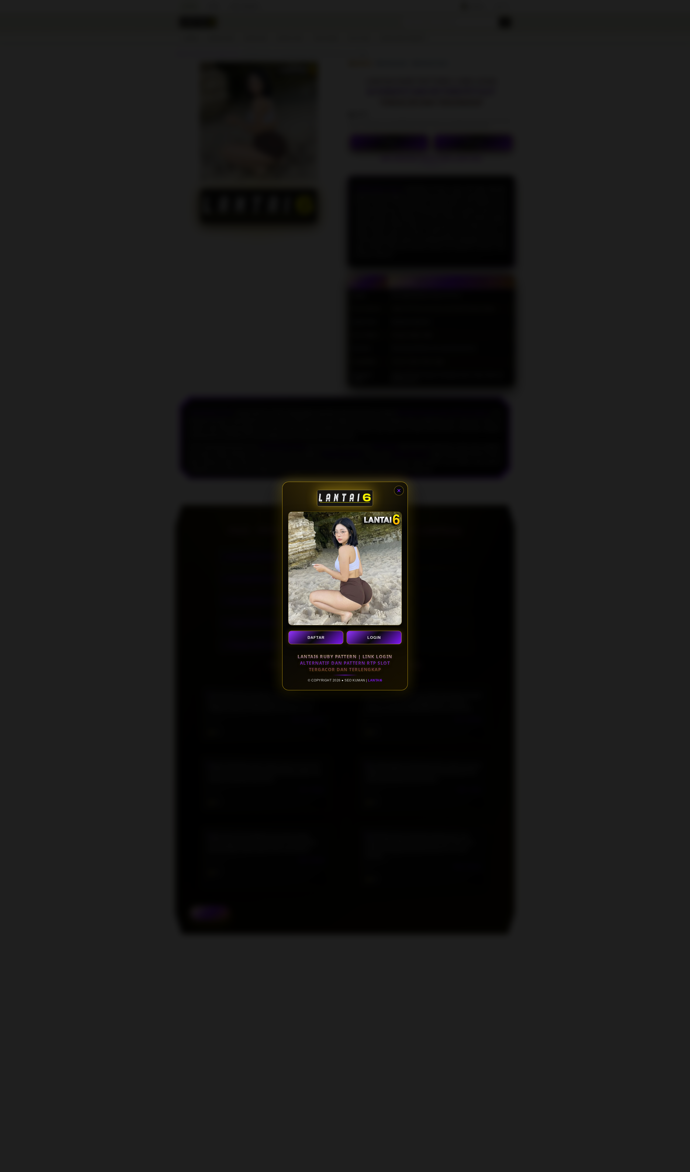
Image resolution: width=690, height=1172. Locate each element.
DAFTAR (316, 637)
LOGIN (374, 637)
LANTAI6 (375, 680)
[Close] (399, 490)
